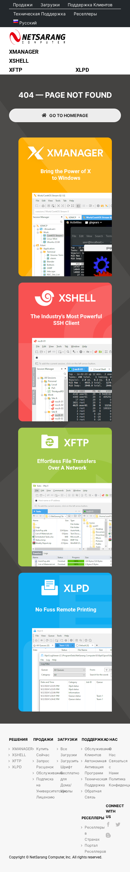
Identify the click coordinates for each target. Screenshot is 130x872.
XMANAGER (15, 749)
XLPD (15, 767)
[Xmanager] (65, 140)
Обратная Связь (88, 794)
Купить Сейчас (39, 752)
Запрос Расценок (39, 764)
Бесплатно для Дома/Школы (63, 782)
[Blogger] (108, 835)
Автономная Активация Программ (88, 767)
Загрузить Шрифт (63, 764)
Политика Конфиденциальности (112, 782)
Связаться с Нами (112, 767)
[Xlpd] (65, 575)
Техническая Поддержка (88, 782)
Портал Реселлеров (88, 848)
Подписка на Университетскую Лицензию (39, 788)
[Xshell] (65, 285)
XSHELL (15, 755)
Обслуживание (39, 773)
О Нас (112, 752)
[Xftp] (65, 430)
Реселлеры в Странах (88, 833)
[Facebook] (108, 824)
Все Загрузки (63, 752)
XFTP (15, 761)
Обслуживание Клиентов (88, 752)
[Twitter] (117, 824)
